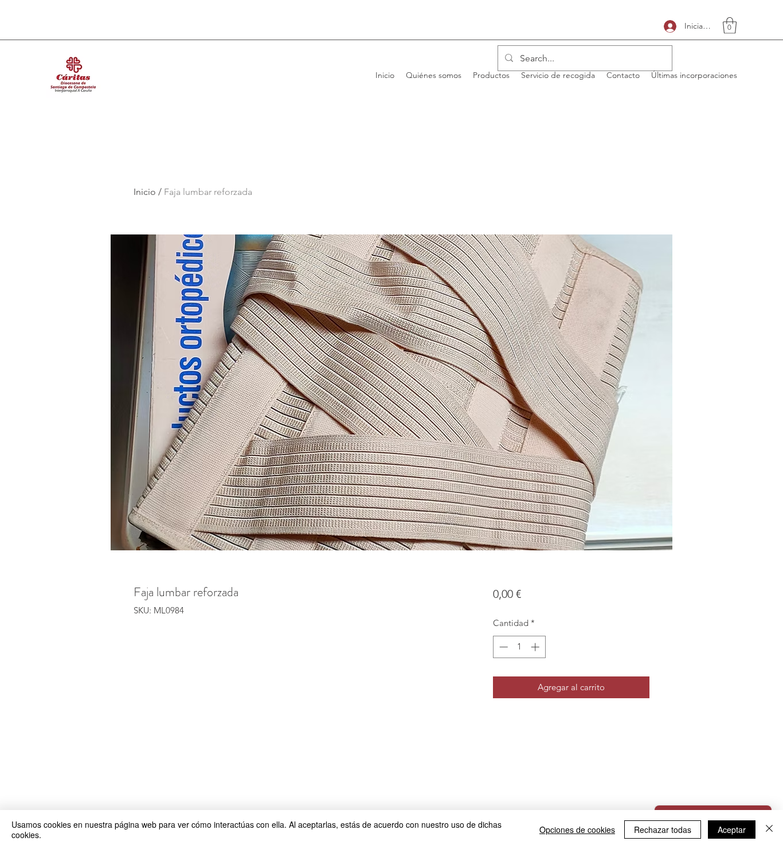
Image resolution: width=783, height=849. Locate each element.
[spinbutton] (519, 647)
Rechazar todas (662, 829)
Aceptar (732, 829)
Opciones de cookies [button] (577, 829)
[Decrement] (502, 647)
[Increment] (536, 647)
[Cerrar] (769, 829)
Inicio (145, 191)
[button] (730, 25)
